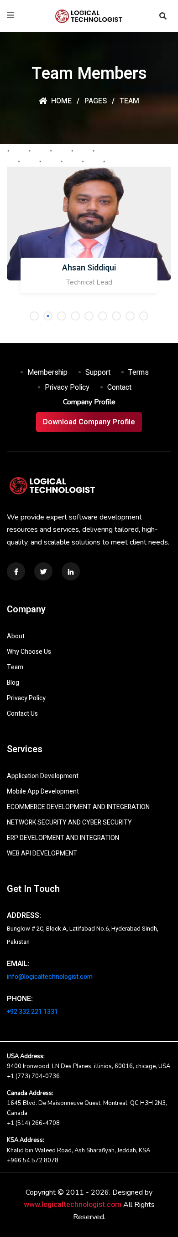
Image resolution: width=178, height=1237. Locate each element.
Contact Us (22, 713)
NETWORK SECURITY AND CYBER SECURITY (69, 822)
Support (97, 372)
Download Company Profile (89, 422)
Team (15, 667)
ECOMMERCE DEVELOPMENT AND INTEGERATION (78, 807)
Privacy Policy (67, 387)
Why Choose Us (29, 652)
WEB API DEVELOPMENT (42, 853)
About (16, 636)
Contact (119, 387)
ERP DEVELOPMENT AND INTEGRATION (63, 838)
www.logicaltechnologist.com (72, 1204)
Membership (47, 372)
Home (60, 101)
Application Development (43, 776)
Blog (13, 682)
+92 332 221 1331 (32, 1012)
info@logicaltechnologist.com (50, 977)
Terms (138, 372)
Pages (95, 101)
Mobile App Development (43, 791)
